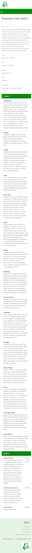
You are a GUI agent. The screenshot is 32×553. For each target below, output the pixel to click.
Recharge (6, 342)
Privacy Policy (26, 529)
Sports (5, 387)
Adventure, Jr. (7, 101)
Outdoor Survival (8, 297)
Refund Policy (26, 532)
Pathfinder (6, 312)
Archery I (6, 133)
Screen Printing (7, 368)
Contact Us (27, 527)
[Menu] (3, 12)
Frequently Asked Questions (22, 534)
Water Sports (7, 434)
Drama (5, 223)
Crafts (5, 175)
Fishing (5, 250)
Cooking (5, 150)
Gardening (6, 272)
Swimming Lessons (9, 413)
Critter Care (6, 195)
